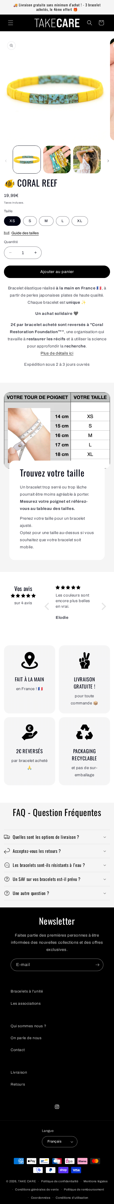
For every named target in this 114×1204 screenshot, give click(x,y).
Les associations (26, 1003)
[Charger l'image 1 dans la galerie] (27, 159)
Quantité (11, 242)
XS (12, 221)
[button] (10, 23)
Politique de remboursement (84, 1189)
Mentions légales (96, 1181)
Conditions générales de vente (37, 1189)
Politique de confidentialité (59, 1181)
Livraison (19, 1072)
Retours (18, 1084)
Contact (18, 1050)
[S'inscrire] (97, 965)
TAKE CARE (27, 1181)
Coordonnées (41, 1197)
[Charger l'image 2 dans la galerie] (57, 159)
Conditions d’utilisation (72, 1197)
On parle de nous (26, 1038)
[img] (23, 595)
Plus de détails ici (57, 353)
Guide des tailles (25, 233)
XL (79, 221)
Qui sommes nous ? (28, 1026)
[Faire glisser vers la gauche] (6, 161)
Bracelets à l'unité (27, 991)
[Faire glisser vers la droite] (108, 161)
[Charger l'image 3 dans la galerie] (87, 159)
